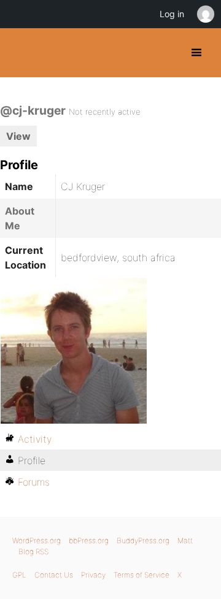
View (18, 136)
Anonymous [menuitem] (205, 14)
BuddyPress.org (20, 52)
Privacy (93, 574)
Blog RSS (33, 551)
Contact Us (53, 574)
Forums (34, 482)
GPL (19, 574)
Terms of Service (141, 574)
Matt (185, 540)
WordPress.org (36, 540)
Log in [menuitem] (172, 14)
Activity (35, 439)
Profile (31, 460)
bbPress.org (89, 540)
